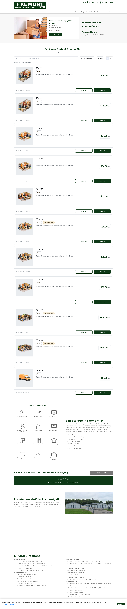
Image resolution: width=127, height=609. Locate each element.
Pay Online (98, 12)
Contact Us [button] (56, 34)
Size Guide (89, 12)
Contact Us (107, 12)
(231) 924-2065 (55, 30)
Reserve (84, 90)
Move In (102, 90)
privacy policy (9, 604)
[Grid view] (110, 58)
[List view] (107, 58)
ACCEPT (120, 604)
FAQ (82, 12)
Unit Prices (75, 12)
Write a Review (101, 472)
